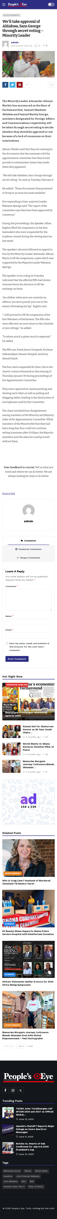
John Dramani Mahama (28, 1176)
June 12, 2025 (26, 1119)
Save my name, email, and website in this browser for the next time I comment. (29, 646)
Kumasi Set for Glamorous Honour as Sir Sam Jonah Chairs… (38, 729)
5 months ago (33, 772)
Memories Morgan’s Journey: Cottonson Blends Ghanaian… (38, 764)
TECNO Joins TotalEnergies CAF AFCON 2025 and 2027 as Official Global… (35, 1111)
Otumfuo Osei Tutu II (14, 1187)
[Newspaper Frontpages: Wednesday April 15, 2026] (28, 701)
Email (9, 629)
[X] (20, 1090)
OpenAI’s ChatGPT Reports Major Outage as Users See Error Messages (35, 1129)
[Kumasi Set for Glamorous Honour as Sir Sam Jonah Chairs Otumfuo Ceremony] (11, 731)
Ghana (28, 1171)
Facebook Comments (30, 549)
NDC (24, 1181)
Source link (8, 493)
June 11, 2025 (26, 1136)
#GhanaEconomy (12, 1171)
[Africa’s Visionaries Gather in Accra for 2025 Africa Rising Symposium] (28, 959)
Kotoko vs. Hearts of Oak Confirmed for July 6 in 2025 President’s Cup (32, 1146)
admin (15, 42)
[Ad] (28, 802)
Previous (9, 1046)
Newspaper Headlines (17, 685)
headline (8, 1176)
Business (9, 924)
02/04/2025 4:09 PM (21, 46)
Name (9, 616)
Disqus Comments (30, 557)
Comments (30, 540)
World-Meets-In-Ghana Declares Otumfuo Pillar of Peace (38, 746)
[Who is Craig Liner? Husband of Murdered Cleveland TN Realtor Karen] (28, 858)
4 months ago (33, 737)
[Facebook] (5, 1090)
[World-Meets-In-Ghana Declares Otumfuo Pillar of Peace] (11, 748)
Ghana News (41, 1171)
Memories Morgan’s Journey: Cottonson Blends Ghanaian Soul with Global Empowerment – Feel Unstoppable (25, 1035)
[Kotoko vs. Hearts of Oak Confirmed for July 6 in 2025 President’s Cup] (8, 1148)
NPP (32, 1181)
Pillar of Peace (36, 1187)
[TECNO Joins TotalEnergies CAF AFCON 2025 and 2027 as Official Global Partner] (8, 1113)
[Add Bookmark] (51, 85)
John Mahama (10, 1181)
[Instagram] (13, 1090)
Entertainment (11, 15)
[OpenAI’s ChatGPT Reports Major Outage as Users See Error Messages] (8, 1130)
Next (20, 1046)
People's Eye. (18, 1208)
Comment (11, 586)
